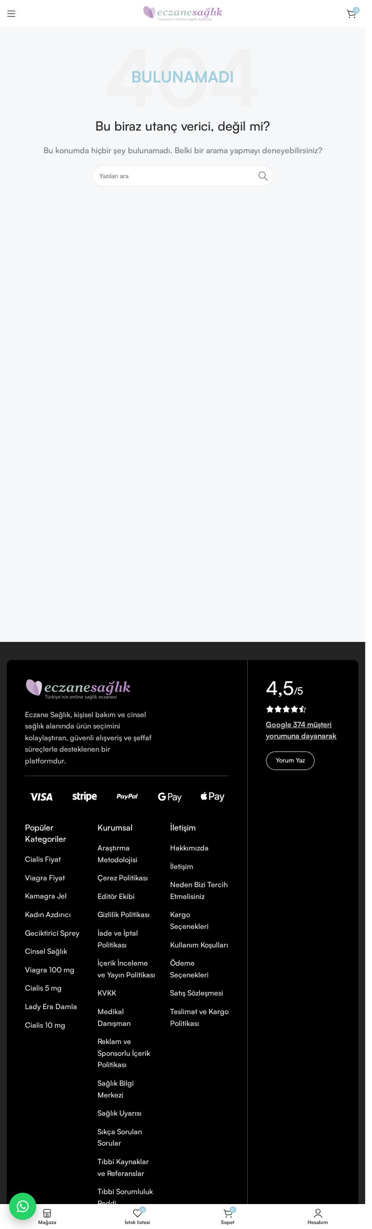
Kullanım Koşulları (199, 944)
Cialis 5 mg (43, 987)
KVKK (107, 992)
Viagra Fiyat (45, 877)
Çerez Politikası (123, 877)
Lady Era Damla (51, 1006)
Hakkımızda (189, 847)
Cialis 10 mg (45, 1025)
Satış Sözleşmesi (196, 992)
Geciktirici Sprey (52, 933)
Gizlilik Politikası (124, 914)
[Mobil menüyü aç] (11, 14)
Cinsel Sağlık (46, 951)
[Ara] (263, 175)
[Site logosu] (183, 12)
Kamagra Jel (46, 895)
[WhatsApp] (22, 1206)
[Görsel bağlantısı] (78, 687)
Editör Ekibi (116, 896)
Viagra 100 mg (49, 969)
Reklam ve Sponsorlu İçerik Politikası (124, 1053)
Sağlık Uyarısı (120, 1112)
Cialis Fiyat (43, 859)
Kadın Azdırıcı (48, 914)
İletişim (181, 866)
